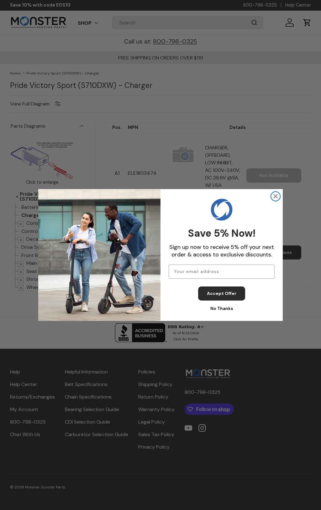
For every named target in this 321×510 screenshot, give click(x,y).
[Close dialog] (275, 196)
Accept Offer (221, 293)
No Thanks (221, 308)
